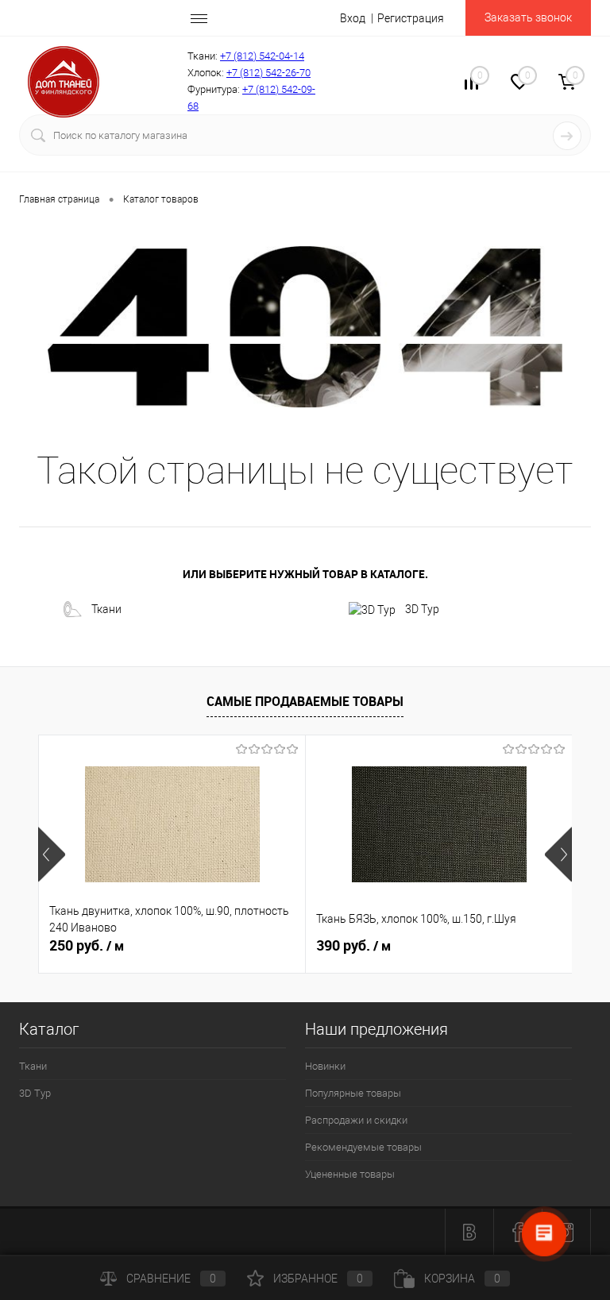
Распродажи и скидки (356, 1120)
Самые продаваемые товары (305, 701)
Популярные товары (353, 1093)
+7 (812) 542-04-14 (262, 56)
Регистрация (410, 18)
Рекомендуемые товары (363, 1147)
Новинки (325, 1066)
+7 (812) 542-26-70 (268, 73)
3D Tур (422, 609)
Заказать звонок (528, 17)
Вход (352, 18)
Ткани (106, 609)
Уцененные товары (350, 1174)
